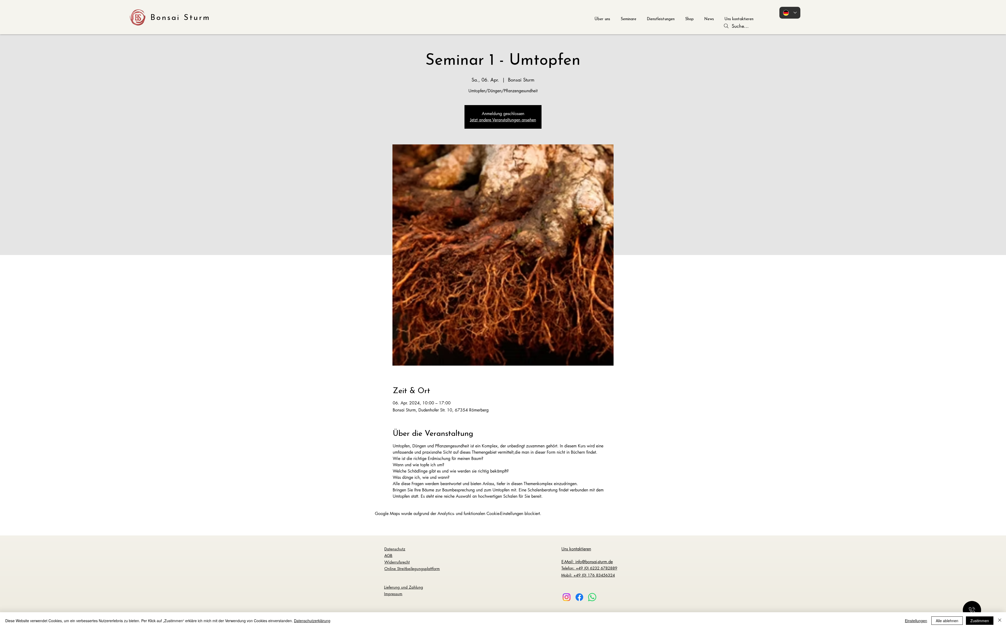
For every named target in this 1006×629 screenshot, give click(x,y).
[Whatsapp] (592, 597)
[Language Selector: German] (789, 13)
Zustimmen (979, 620)
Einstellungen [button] (916, 620)
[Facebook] (579, 597)
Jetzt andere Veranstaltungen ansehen (503, 120)
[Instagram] (566, 597)
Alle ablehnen (947, 620)
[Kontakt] (972, 610)
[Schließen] (1000, 620)
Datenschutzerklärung (312, 620)
